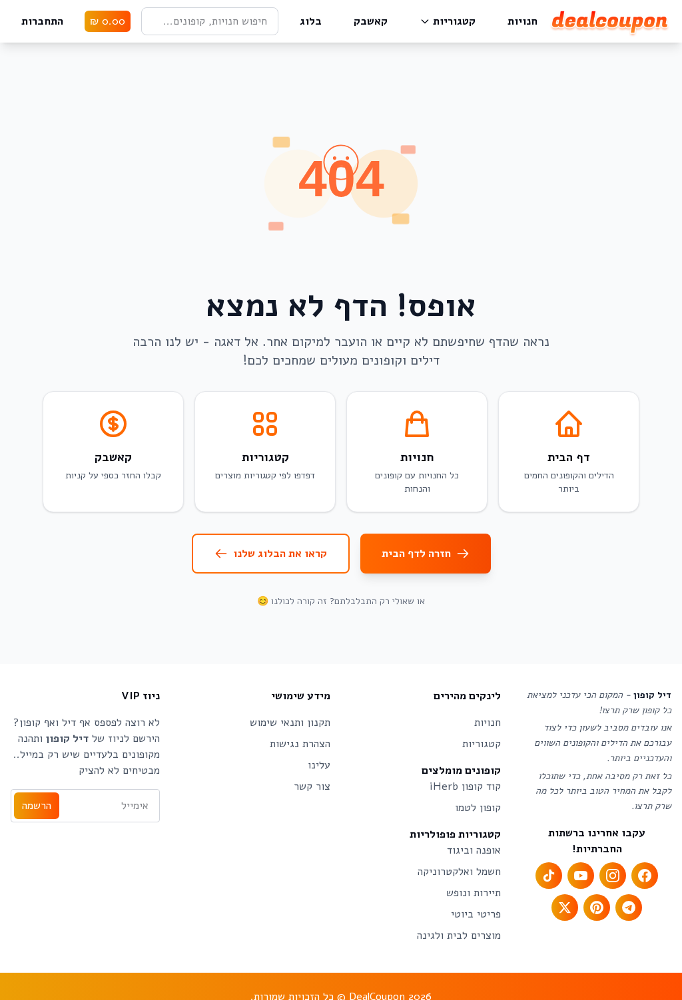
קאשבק (371, 21)
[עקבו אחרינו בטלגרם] (628, 907)
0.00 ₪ (107, 21)
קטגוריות (454, 21)
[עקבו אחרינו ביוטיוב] (580, 875)
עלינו (319, 765)
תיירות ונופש (473, 893)
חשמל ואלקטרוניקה (459, 871)
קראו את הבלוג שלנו (280, 553)
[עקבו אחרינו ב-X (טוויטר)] (564, 907)
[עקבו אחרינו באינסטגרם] (612, 875)
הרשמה (36, 805)
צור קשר (312, 786)
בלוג (311, 21)
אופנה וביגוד (474, 850)
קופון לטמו (478, 807)
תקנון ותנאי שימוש (290, 722)
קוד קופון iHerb (465, 786)
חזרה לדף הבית (416, 553)
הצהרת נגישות (300, 744)
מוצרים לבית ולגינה (459, 935)
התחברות (42, 21)
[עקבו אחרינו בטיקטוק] (548, 875)
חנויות (522, 21)
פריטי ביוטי (476, 914)
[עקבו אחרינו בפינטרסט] (596, 907)
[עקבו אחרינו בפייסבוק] (644, 875)
